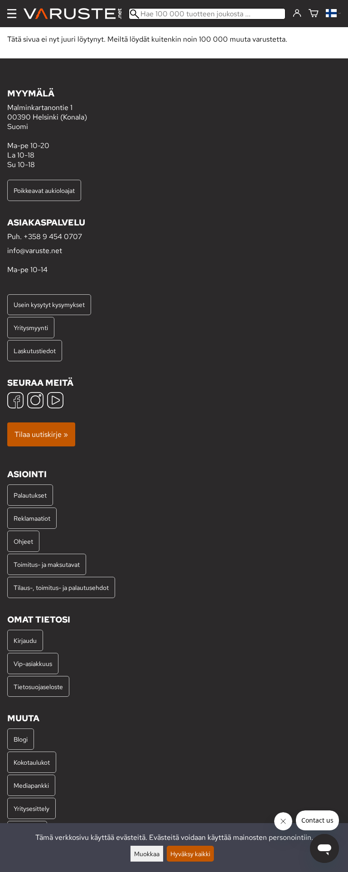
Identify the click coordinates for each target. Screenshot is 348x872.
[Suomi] (333, 13)
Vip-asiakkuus (33, 663)
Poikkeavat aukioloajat (44, 190)
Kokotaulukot (32, 762)
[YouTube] (55, 401)
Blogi (21, 739)
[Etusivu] (76, 13)
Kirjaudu (25, 640)
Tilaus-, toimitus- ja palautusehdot (61, 587)
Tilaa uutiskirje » (41, 434)
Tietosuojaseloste (38, 686)
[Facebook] (15, 401)
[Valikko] (11, 13)
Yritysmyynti (31, 327)
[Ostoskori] (314, 13)
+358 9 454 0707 (53, 236)
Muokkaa (147, 853)
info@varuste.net (34, 250)
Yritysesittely (31, 808)
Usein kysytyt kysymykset (49, 304)
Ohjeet (23, 541)
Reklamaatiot (32, 518)
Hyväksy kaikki (190, 853)
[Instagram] (35, 401)
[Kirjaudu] (297, 13)
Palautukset (30, 495)
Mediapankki (31, 785)
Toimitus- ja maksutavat (47, 564)
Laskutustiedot (35, 350)
